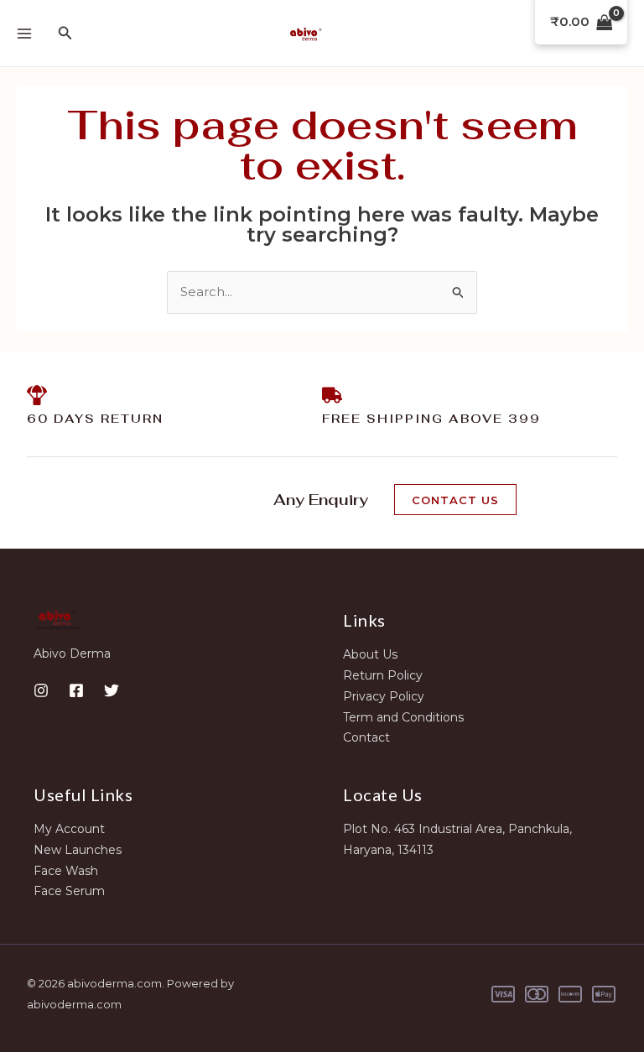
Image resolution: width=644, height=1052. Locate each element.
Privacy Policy (383, 696)
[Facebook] (76, 690)
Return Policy (383, 675)
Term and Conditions (403, 717)
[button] (65, 33)
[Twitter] (111, 690)
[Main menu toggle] (24, 33)
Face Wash (66, 870)
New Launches (78, 849)
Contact (366, 737)
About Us (370, 654)
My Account (69, 828)
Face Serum (69, 890)
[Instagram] (41, 690)
